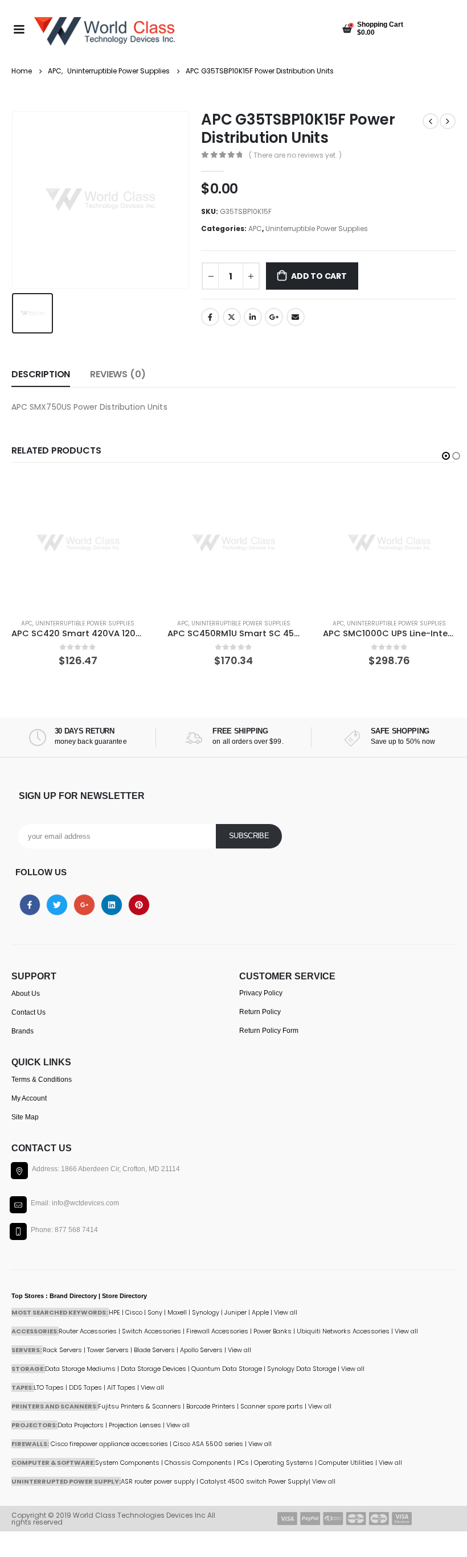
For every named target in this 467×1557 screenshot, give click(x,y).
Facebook (210, 317)
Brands (22, 1031)
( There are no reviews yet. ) (295, 155)
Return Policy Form (268, 1031)
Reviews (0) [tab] (117, 374)
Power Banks (272, 1331)
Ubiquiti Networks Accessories (343, 1331)
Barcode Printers (210, 1406)
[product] (77, 543)
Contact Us (28, 1012)
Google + (274, 317)
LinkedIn (253, 317)
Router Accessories (88, 1331)
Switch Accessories (151, 1331)
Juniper (235, 1312)
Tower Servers (108, 1349)
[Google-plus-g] (84, 905)
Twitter (232, 317)
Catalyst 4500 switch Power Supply (254, 1481)
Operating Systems (284, 1462)
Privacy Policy (260, 993)
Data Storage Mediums (80, 1368)
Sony (155, 1312)
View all (239, 1349)
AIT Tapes (121, 1387)
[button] (446, 456)
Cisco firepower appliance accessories (109, 1443)
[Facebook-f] (30, 905)
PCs (243, 1462)
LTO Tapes (49, 1387)
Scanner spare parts (271, 1406)
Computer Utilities (346, 1462)
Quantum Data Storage (226, 1368)
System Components (127, 1462)
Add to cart (319, 276)
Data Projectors (81, 1425)
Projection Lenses (135, 1425)
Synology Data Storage (301, 1368)
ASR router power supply (158, 1481)
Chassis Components (198, 1462)
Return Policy (260, 1012)
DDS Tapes (85, 1387)
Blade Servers (154, 1349)
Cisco (133, 1312)
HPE (114, 1312)
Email (295, 317)
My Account (29, 1098)
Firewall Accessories (217, 1331)
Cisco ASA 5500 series (208, 1443)
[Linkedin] (111, 905)
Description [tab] (40, 374)
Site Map (25, 1117)
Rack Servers (62, 1349)
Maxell (177, 1312)
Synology (205, 1312)
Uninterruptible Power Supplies (316, 228)
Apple (260, 1312)
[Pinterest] (139, 905)
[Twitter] (57, 905)
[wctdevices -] (104, 31)
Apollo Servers (201, 1349)
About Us (25, 994)
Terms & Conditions (41, 1080)
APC (255, 228)
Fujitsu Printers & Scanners (139, 1406)
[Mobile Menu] (18, 28)
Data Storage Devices (153, 1368)
